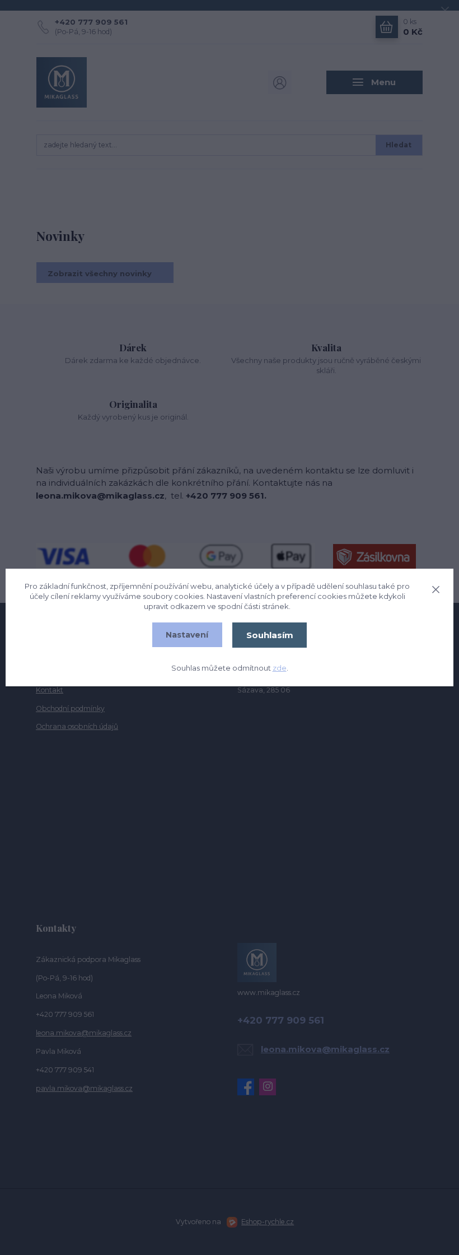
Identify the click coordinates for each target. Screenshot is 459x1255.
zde (280, 667)
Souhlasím (269, 635)
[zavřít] (435, 587)
